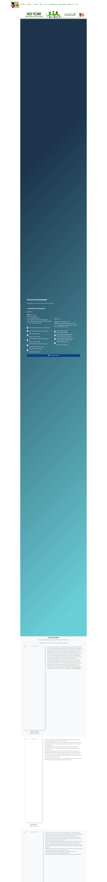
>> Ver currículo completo (75, 668)
